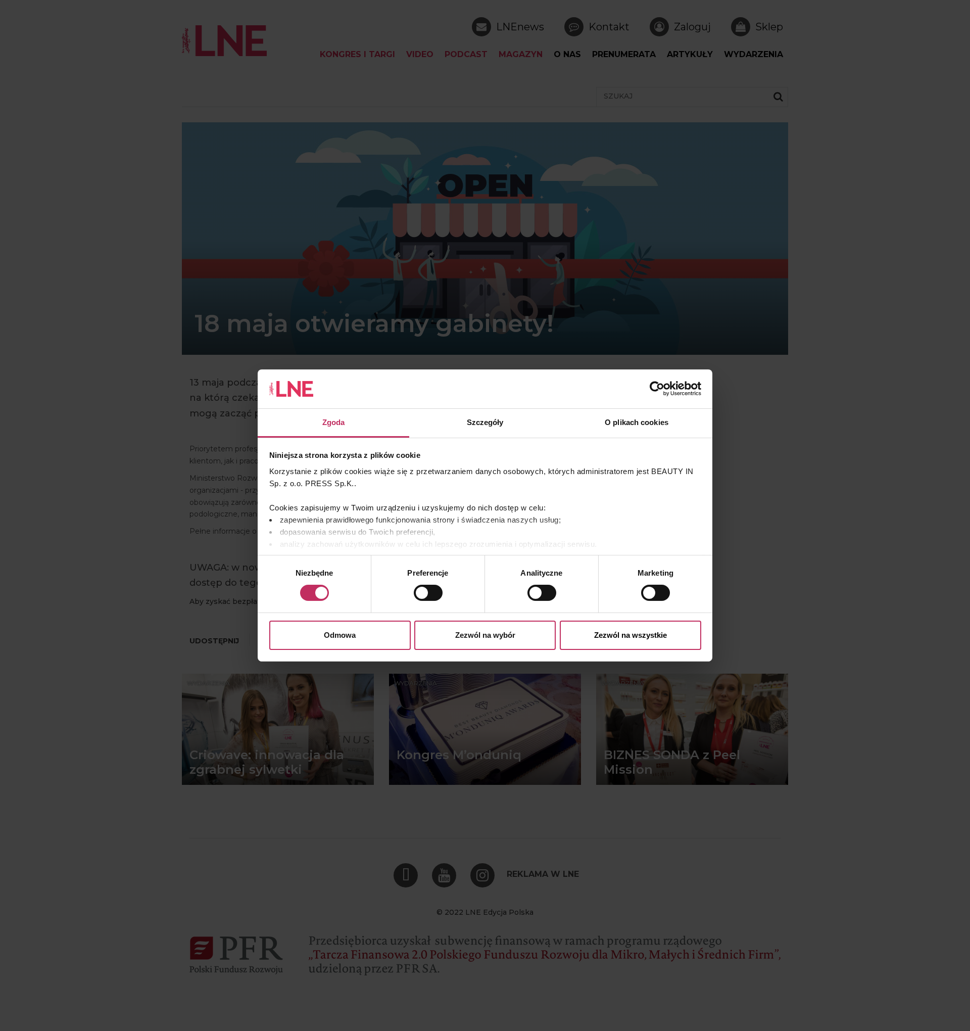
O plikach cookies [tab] (636, 422)
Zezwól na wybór (485, 635)
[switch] (428, 593)
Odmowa (340, 635)
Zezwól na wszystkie (630, 635)
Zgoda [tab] (333, 422)
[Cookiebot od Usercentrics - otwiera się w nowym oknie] (657, 388)
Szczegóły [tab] (485, 422)
